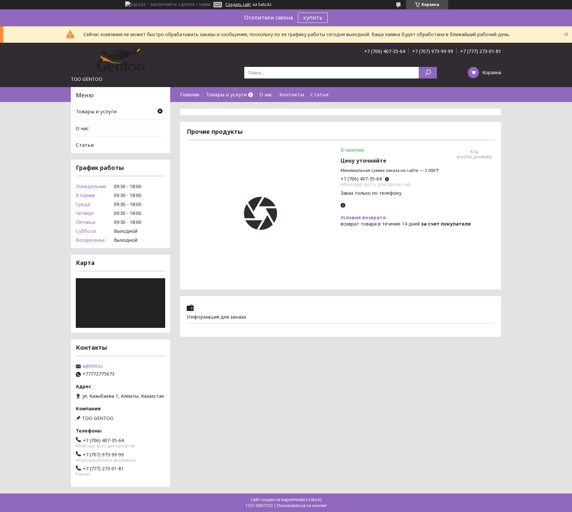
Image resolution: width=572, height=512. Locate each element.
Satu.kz (315, 499)
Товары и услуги (226, 94)
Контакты (291, 94)
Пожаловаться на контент (302, 505)
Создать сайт (238, 4)
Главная (189, 94)
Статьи (319, 94)
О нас (266, 94)
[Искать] (428, 72)
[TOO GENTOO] (120, 59)
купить (312, 17)
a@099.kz (92, 366)
